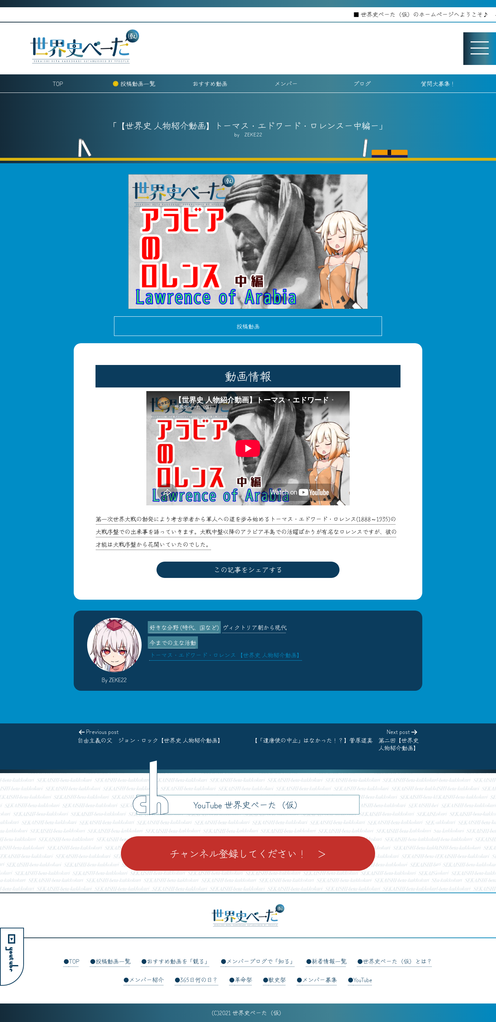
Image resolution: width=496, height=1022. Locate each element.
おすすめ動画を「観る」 (178, 961)
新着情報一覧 (329, 961)
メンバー (286, 83)
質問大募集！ (438, 83)
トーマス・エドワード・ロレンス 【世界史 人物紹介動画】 (226, 654)
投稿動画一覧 (137, 83)
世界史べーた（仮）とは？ (397, 961)
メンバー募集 (319, 979)
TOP (58, 83)
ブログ (362, 83)
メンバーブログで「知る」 (260, 961)
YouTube (362, 979)
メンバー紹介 (146, 979)
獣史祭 (277, 979)
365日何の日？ (199, 979)
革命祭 (243, 979)
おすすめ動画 (209, 83)
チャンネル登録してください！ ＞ (248, 853)
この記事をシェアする (248, 570)
